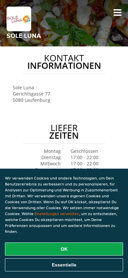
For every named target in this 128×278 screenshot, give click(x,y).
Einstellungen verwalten (56, 213)
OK (64, 249)
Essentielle (64, 264)
